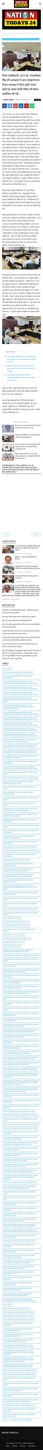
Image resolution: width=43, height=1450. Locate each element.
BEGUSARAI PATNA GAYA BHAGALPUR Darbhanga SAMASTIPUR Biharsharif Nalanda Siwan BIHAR (20, 718)
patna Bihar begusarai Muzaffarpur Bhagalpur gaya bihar (21, 1003)
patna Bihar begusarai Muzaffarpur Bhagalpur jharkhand (21, 1101)
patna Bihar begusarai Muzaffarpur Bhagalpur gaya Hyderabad (21, 1014)
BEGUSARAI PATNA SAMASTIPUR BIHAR (16, 860)
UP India (14, 1420)
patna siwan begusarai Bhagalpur (16, 1308)
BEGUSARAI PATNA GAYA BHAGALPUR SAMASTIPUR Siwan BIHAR (20, 762)
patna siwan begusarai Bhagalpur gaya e (18, 1320)
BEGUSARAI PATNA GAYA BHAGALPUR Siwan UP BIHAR (19, 804)
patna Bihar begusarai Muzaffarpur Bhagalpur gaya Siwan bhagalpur (21, 1047)
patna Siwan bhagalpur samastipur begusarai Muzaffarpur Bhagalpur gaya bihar (20, 1400)
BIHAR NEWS (24, 926)
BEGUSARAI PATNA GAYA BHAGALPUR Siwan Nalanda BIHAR (18, 793)
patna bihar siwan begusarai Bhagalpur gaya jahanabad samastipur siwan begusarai (20, 1171)
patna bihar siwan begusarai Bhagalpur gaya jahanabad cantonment (20, 1138)
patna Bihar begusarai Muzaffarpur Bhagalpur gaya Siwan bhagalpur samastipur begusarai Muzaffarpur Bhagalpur (21, 1082)
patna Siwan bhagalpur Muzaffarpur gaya (19, 1374)
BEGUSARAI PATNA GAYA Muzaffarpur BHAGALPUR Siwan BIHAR (20, 831)
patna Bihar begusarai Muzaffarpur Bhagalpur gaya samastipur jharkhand (21, 1036)
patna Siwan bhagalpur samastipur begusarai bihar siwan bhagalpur (20, 1389)
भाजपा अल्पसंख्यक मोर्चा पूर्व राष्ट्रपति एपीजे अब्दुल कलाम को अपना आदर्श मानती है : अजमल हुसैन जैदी (27, 446)
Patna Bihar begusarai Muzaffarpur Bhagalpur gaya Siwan (21, 1041)
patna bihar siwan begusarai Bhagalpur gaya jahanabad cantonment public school (20, 1143)
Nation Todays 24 (28, 1443)
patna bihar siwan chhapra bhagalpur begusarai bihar (17, 1283)
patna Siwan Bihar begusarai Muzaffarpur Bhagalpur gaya (19, 1415)
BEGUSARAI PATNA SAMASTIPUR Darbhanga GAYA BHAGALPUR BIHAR (20, 893)
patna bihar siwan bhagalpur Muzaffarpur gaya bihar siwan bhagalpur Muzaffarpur (19, 1225)
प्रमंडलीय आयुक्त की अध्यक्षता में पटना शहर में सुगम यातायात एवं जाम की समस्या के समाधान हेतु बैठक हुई (21, 368)
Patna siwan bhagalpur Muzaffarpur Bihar (19, 1370)
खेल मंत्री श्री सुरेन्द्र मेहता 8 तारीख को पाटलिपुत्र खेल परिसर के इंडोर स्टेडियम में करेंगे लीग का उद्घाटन (21, 377)
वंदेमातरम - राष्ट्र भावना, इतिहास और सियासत (25, 558)
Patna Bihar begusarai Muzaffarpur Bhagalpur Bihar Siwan (21, 976)
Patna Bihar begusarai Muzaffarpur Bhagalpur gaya (21, 998)
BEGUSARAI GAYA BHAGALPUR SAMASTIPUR (17, 672)
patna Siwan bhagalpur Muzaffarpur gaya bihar (19, 1379)
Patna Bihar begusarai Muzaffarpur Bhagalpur (21, 955)
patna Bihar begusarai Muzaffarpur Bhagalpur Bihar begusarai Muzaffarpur (21, 971)
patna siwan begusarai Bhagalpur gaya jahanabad (18, 1324)
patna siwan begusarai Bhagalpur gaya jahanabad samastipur (18, 1329)
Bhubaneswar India (10, 926)
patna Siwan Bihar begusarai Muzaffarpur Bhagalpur (19, 1410)
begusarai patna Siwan (11, 918)
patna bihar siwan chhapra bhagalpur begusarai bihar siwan (17, 1289)
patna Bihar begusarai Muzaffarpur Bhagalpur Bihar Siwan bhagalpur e (21, 987)
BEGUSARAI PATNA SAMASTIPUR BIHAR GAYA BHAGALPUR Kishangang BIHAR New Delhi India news (20, 887)
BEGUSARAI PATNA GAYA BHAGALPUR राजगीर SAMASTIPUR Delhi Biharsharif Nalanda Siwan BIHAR (20, 699)
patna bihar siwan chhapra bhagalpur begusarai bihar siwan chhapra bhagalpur (19, 1300)
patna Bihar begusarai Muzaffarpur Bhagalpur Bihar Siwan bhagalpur (21, 981)
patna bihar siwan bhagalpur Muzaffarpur (19, 1183)
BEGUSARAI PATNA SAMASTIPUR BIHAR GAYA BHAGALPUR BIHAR (18, 864)
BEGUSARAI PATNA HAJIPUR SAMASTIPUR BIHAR (19, 847)
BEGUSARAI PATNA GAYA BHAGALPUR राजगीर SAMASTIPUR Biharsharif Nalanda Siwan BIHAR (20, 682)
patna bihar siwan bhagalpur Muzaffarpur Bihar (19, 1192)
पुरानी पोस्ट (36, 534)
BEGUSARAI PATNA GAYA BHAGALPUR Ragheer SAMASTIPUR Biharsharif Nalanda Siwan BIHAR (20, 735)
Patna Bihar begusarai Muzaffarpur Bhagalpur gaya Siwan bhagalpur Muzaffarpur (21, 1052)
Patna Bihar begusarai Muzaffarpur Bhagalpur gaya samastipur (21, 39)
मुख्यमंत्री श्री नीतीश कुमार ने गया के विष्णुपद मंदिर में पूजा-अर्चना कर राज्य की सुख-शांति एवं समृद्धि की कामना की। (21, 359)
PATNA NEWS (7, 1305)
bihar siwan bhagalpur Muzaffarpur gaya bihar (19, 930)
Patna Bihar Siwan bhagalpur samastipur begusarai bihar (19, 1251)
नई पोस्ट (6, 534)
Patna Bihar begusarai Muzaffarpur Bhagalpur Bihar (21, 960)
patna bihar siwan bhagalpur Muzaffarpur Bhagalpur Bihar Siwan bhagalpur (19, 1187)
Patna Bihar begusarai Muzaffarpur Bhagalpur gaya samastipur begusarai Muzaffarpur (21, 1031)
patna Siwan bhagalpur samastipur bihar (19, 1405)
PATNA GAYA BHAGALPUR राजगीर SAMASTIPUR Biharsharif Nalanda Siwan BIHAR (18, 950)
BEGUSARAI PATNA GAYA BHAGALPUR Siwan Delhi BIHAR (20, 788)
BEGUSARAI (7, 669)
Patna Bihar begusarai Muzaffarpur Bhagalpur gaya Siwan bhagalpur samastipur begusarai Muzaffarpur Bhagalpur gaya (21, 1089)
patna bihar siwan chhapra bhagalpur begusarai (17, 1278)
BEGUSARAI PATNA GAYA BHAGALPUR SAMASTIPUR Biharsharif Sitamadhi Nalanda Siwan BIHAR (20, 751)
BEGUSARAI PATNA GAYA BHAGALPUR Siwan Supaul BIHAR (20, 799)
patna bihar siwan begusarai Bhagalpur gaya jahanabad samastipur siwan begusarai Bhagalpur (20, 1177)
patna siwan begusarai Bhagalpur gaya (18, 1316)
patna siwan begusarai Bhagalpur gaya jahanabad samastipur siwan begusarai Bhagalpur (18, 1352)
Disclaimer (32, 1446)
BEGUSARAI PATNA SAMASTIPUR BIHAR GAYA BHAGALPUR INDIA (18, 881)
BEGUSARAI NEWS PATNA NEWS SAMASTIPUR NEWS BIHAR (20, 913)
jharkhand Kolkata (10, 939)
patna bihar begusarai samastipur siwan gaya (20, 1115)
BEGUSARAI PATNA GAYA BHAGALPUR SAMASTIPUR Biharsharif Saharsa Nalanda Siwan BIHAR (20, 746)
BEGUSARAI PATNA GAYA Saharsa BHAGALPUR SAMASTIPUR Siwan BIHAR (19, 837)
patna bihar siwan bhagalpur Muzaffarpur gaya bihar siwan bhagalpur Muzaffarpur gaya (21, 1231)
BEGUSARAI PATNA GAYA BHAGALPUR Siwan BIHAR (20, 778)
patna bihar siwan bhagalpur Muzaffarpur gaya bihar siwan (19, 1214)
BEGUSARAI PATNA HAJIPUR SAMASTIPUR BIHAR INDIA (21, 851)
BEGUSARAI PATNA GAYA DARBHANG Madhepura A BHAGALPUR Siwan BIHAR (20, 815)
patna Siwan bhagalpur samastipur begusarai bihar (20, 1384)
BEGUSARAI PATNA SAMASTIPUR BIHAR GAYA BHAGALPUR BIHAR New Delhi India (18, 870)
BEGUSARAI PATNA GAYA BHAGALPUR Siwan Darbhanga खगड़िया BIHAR (18, 782)
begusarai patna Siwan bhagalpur (16, 922)
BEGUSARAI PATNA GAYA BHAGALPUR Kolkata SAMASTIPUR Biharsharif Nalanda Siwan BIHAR (20, 729)
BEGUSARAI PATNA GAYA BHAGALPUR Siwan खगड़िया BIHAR (20, 773)
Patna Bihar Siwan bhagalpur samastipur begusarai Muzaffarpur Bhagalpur (19, 1262)
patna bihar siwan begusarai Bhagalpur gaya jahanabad (20, 1133)
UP (8, 1420)
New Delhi (20, 942)
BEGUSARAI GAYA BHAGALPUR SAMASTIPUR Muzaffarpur (17, 677)
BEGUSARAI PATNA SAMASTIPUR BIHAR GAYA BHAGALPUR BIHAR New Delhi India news (18, 875)
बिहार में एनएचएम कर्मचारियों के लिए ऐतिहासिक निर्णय (17, 620)
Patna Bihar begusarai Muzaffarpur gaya (18, 1111)
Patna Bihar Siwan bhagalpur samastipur (19, 1241)
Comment (37, 100)
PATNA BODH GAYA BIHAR (11, 946)
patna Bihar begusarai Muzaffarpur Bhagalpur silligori (21, 1107)
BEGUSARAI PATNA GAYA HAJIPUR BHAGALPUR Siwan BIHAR (21, 826)
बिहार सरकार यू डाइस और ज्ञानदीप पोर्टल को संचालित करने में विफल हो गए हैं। (27, 427)
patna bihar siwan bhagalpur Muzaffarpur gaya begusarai (19, 1203)
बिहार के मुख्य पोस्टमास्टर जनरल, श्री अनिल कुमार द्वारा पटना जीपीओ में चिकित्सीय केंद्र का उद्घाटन (27, 456)
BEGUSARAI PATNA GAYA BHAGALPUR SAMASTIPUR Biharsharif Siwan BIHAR (20, 757)
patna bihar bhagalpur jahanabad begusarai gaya (20, 1120)
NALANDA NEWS (8, 942)
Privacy (23, 1446)
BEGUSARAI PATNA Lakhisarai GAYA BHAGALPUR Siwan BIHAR (19, 855)
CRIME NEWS (7, 935)
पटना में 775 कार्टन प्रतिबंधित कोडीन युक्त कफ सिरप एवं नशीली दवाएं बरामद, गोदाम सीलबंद (27, 548)
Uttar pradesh (25, 1420)
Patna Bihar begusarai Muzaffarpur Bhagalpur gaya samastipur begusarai (21, 1025)
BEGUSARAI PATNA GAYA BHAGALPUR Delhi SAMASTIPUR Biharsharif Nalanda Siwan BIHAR (20, 724)
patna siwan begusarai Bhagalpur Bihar (18, 1312)
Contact (15, 1446)
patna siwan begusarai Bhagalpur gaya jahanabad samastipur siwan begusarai (18, 1346)
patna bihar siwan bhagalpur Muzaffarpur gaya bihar (19, 1209)
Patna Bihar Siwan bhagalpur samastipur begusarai (19, 1245)
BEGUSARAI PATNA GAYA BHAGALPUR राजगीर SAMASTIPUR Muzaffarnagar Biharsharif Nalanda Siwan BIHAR (18, 707)
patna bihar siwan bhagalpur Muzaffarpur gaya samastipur (19, 1236)
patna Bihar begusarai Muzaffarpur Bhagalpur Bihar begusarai (21, 965)
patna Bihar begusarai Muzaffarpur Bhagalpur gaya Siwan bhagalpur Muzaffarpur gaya (21, 1058)
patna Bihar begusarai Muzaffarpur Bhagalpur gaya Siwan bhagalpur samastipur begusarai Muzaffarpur (21, 1075)
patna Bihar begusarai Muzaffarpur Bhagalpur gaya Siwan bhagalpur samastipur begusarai (21, 1069)
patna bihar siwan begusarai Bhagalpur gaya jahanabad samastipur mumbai (20, 1160)
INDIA (22, 935)
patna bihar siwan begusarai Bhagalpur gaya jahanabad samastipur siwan (20, 1165)
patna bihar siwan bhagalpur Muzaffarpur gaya (19, 1198)
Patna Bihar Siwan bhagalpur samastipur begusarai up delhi (19, 1273)
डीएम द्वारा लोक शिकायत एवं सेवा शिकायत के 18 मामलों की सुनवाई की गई (27, 436)
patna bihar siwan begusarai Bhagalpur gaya (20, 1128)
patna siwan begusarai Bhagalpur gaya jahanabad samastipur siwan (18, 1340)
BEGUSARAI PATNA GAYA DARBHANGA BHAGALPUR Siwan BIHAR (20, 820)
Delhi (16, 935)
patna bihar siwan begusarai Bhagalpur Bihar (20, 1124)
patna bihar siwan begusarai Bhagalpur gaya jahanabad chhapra (20, 1149)
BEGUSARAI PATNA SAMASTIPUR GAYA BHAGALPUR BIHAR (20, 899)
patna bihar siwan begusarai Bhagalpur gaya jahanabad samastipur (20, 1154)
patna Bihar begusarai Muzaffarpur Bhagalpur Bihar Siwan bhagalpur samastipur (21, 992)
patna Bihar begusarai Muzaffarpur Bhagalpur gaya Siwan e (21, 1096)
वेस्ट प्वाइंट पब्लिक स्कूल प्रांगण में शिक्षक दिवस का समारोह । (19, 617)
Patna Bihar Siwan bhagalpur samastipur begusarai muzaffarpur (19, 1256)
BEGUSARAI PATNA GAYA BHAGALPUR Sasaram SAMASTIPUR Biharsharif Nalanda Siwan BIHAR (20, 767)
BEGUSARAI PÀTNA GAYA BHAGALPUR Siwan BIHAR (20, 909)
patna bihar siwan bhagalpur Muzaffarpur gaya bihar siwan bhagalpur (19, 1220)
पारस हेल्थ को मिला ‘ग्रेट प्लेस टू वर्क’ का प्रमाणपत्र (26, 577)
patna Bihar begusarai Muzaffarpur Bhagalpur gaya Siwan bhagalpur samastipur (21, 1063)
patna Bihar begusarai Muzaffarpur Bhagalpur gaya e (21, 1009)
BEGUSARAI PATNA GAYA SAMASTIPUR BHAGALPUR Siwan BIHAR (20, 842)
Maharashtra (26, 939)
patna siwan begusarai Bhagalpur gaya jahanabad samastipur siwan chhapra (18, 1366)
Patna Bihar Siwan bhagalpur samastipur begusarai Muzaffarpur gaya (19, 1267)
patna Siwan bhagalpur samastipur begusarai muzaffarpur (20, 1395)
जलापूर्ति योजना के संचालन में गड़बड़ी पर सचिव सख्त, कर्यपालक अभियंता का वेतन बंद (27, 567)
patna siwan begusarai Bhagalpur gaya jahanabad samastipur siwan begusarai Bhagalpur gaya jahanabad (18, 1359)
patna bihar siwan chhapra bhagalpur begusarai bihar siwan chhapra (17, 1294)
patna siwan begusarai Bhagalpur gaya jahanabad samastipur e (18, 1335)
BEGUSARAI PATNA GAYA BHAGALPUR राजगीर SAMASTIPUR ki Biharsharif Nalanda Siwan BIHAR (21, 713)
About (7, 1446)
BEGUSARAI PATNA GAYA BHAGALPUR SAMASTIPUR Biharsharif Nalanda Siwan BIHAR (20, 740)
